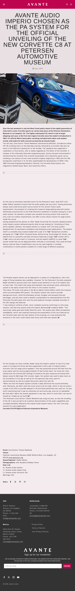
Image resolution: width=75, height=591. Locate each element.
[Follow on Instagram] (13, 577)
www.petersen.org (16, 457)
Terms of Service (38, 528)
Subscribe (67, 566)
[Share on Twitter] (15, 482)
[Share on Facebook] (10, 482)
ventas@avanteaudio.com (13, 542)
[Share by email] (25, 482)
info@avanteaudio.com (12, 518)
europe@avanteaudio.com (40, 516)
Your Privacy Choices (40, 532)
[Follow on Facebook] (4, 577)
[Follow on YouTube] (18, 577)
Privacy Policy (37, 524)
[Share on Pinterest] (20, 482)
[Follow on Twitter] (9, 577)
